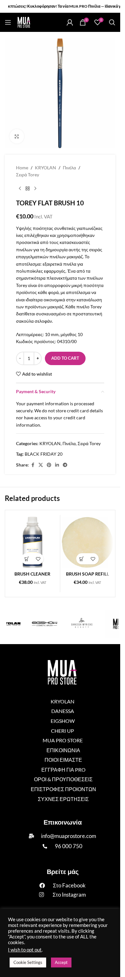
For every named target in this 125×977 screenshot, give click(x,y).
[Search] (112, 22)
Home (22, 167)
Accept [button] (61, 962)
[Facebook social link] (33, 465)
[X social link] (41, 465)
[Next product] (35, 189)
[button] (26, 558)
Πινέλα (69, 167)
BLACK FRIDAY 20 (44, 454)
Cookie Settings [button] (27, 962)
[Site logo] (24, 22)
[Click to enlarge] (17, 136)
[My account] (69, 22)
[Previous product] (20, 189)
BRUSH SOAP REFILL (87, 574)
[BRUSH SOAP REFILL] (87, 542)
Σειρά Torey (27, 174)
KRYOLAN (45, 167)
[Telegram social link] (65, 465)
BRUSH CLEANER (32, 574)
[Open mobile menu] (8, 22)
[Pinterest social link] (49, 465)
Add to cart (65, 358)
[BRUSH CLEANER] (32, 542)
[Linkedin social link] (57, 465)
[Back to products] (27, 189)
